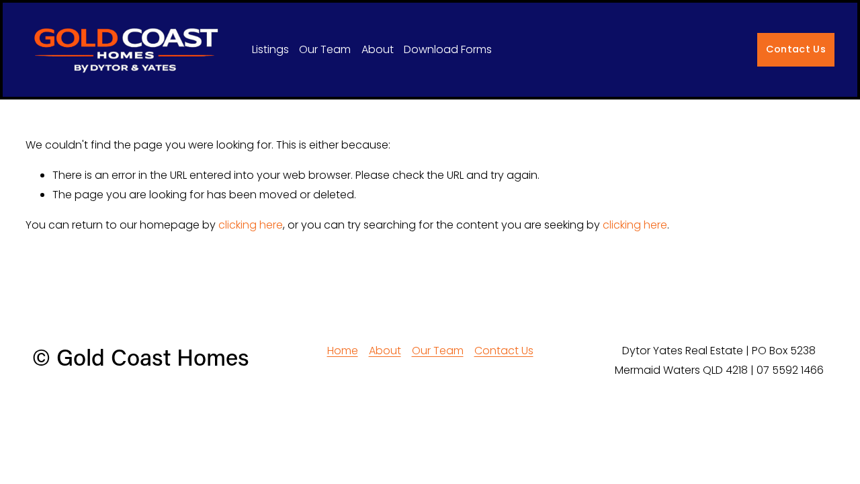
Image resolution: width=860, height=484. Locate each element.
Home (342, 350)
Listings (270, 49)
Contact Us (796, 49)
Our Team (325, 49)
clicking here (250, 225)
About (377, 49)
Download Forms (448, 49)
